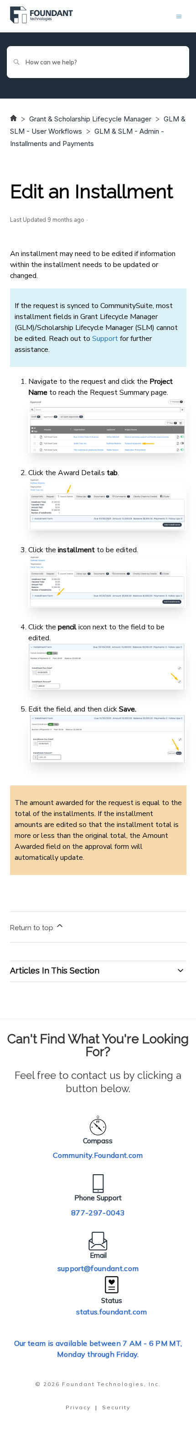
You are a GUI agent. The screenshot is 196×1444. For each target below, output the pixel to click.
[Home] (41, 21)
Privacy (78, 1407)
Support (105, 339)
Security (116, 1407)
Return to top (32, 928)
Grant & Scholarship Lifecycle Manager (90, 119)
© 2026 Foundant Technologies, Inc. (98, 1384)
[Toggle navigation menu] (179, 16)
